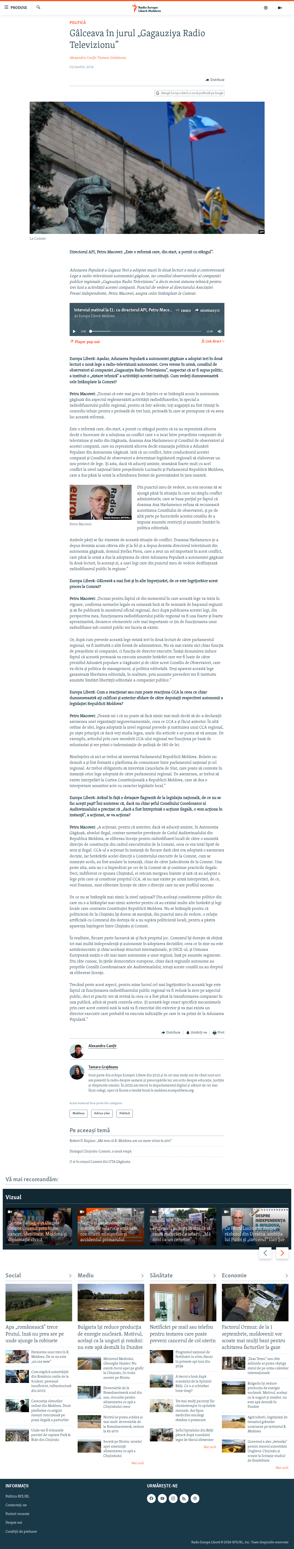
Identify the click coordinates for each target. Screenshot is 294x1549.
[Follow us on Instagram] (173, 1498)
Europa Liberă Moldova (97, 316)
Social (13, 1276)
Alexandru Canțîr (83, 58)
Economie (234, 1276)
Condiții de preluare (21, 1531)
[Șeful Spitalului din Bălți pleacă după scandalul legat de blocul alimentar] (161, 1434)
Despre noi (14, 1523)
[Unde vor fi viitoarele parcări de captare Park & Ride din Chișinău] (17, 1434)
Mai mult (137, 1463)
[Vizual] (280, 8)
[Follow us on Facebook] (151, 1498)
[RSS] (184, 1498)
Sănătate (161, 1276)
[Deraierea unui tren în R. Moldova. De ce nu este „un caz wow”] (17, 1356)
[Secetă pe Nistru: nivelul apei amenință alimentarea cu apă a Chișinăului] (89, 1446)
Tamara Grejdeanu (112, 58)
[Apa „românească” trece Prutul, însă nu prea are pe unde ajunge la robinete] (39, 1302)
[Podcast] (266, 8)
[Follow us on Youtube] (162, 1498)
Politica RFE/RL (17, 1496)
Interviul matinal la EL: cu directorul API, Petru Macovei (124, 310)
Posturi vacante (17, 1514)
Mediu (86, 1276)
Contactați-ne (16, 1505)
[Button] (215, 80)
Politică (78, 23)
